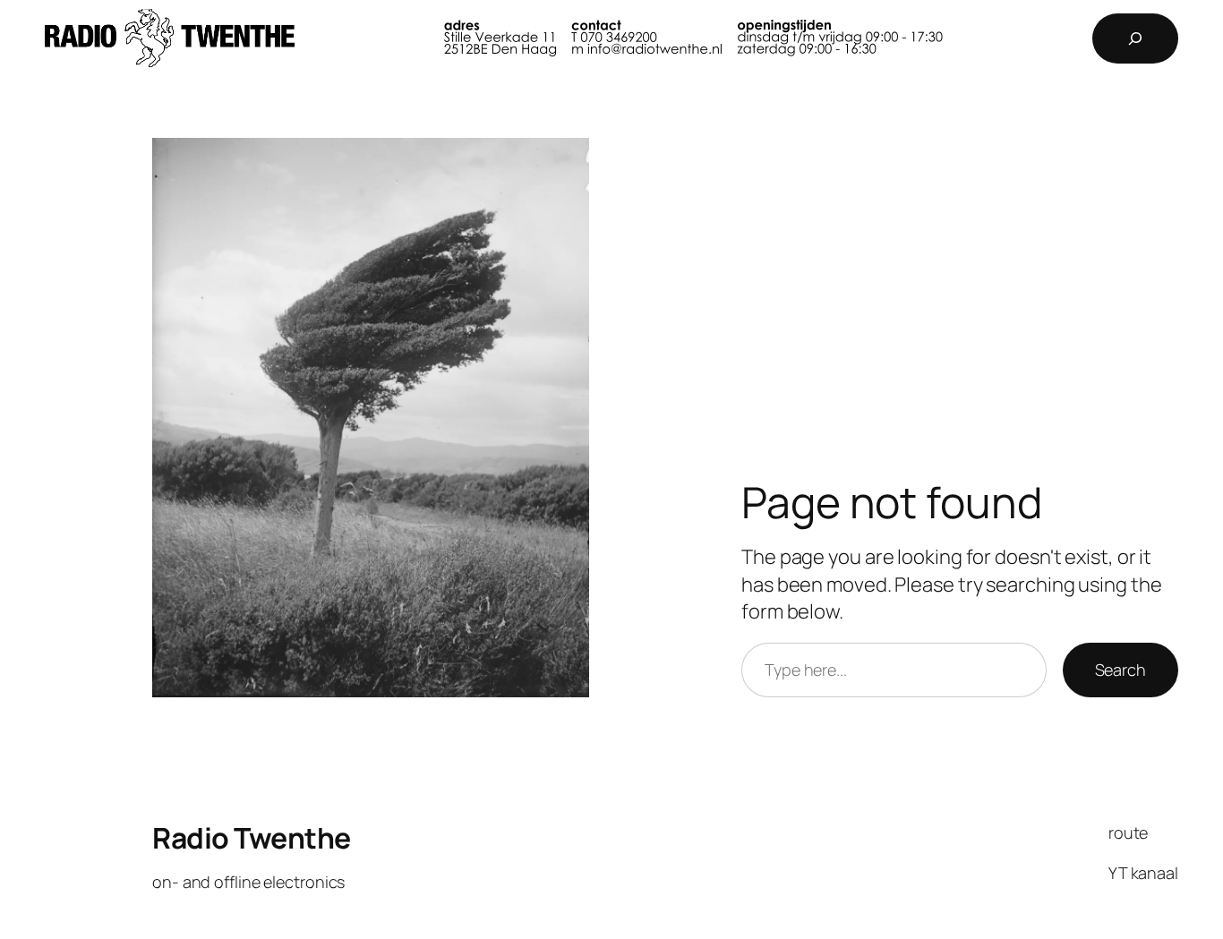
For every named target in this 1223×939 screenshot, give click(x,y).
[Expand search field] (1135, 38)
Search (1120, 669)
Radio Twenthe (251, 838)
